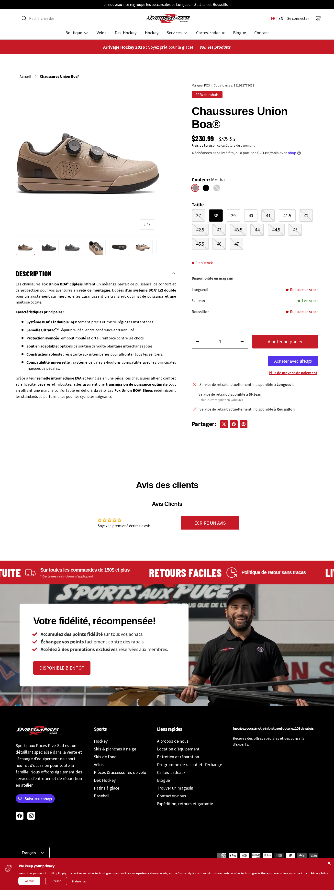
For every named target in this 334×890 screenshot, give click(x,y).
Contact (261, 32)
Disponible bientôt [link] (61, 668)
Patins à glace (106, 788)
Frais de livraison (204, 145)
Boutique (73, 32)
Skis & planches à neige (115, 749)
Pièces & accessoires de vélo (120, 772)
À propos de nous (173, 741)
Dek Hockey (125, 32)
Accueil (25, 76)
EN (280, 18)
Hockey (151, 32)
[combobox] (66, 18)
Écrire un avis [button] (210, 523)
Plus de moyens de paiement (293, 373)
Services (174, 32)
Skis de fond (105, 757)
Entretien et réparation (178, 757)
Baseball (101, 796)
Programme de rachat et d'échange (189, 764)
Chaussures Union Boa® (59, 76)
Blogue (239, 32)
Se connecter (298, 18)
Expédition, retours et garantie (185, 803)
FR (273, 18)
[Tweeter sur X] (224, 424)
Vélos (101, 32)
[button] (318, 18)
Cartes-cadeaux (210, 32)
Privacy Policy (319, 873)
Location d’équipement (178, 749)
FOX (207, 85)
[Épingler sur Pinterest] (243, 424)
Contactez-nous (171, 796)
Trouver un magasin (175, 788)
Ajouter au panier (285, 341)
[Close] (329, 863)
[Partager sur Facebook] (234, 424)
